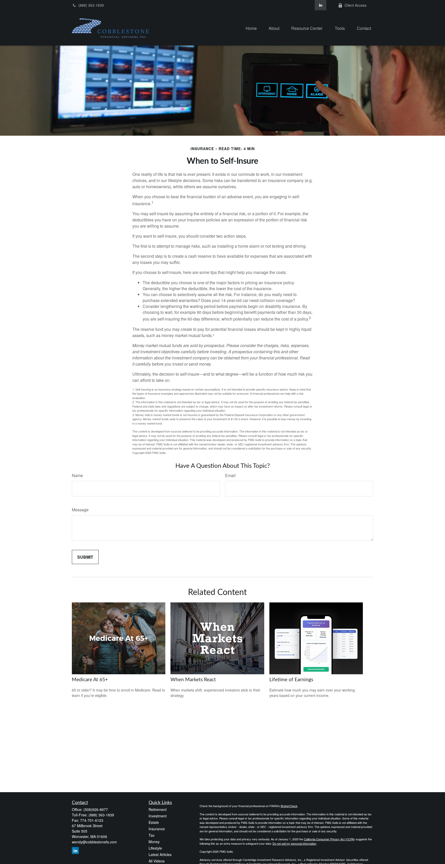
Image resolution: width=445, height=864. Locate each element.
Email (230, 475)
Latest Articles (160, 854)
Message (80, 510)
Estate (154, 822)
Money (154, 841)
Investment (158, 815)
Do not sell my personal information (294, 843)
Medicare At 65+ (90, 679)
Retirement (158, 809)
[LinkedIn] (320, 5)
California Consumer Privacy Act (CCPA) (329, 839)
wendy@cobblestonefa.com (94, 841)
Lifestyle (155, 848)
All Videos (157, 860)
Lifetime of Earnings (291, 679)
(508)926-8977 (95, 809)
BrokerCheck (289, 806)
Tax (152, 835)
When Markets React (193, 679)
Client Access (355, 5)
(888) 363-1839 (91, 5)
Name (77, 475)
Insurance (157, 828)
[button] (251, 28)
